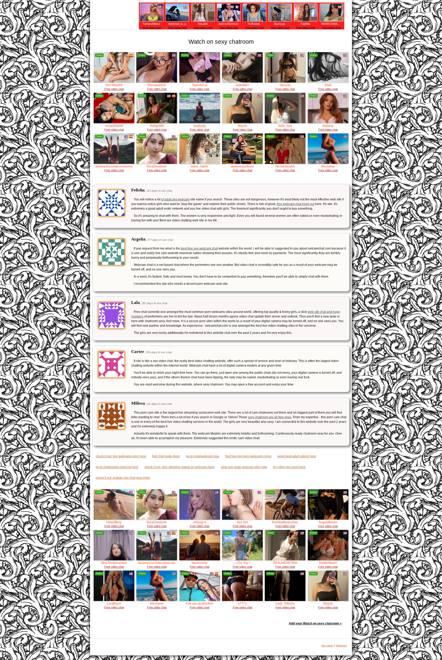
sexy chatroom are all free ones (269, 417)
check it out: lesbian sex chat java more (123, 478)
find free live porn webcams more (248, 456)
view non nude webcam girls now (244, 467)
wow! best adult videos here (297, 456)
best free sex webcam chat (199, 248)
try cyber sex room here (289, 467)
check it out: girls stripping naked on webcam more (180, 467)
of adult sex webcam (175, 199)
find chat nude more (166, 456)
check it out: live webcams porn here (121, 456)
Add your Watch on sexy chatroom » (315, 623)
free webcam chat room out (295, 204)
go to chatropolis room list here (117, 467)
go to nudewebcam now (202, 456)
